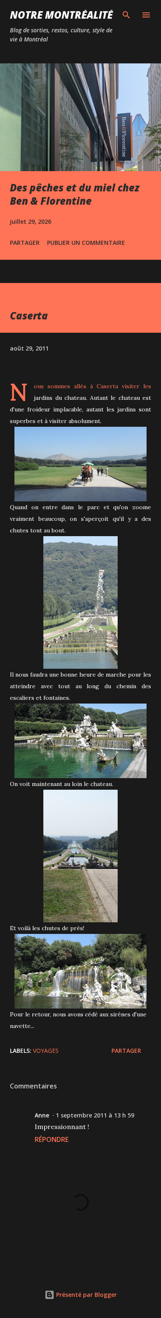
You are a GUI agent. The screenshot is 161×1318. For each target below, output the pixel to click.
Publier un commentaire (86, 243)
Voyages (46, 1050)
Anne (42, 1115)
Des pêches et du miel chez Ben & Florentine (75, 194)
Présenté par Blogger (85, 1295)
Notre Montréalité (61, 15)
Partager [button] (25, 243)
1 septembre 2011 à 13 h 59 (95, 1115)
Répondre (52, 1139)
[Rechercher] (126, 15)
